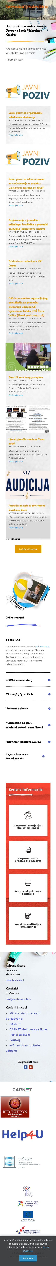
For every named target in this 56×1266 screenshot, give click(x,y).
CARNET (15, 1024)
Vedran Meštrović (20, 120)
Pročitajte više (16, 135)
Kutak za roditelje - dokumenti (28, 925)
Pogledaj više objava (28, 549)
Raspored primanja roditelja (28, 892)
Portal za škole (19, 1034)
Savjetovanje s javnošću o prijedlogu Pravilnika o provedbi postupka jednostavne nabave (28, 224)
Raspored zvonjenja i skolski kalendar (28, 826)
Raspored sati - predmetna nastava (28, 859)
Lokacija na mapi (15, 980)
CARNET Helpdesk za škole (28, 1029)
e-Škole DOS (43, 646)
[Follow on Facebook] (25, 1067)
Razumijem (28, 1258)
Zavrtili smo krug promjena (26, 377)
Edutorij (14, 1040)
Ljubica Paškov (19, 232)
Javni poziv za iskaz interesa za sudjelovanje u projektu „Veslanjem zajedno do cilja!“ (26, 183)
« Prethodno (13, 539)
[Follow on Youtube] (31, 1067)
